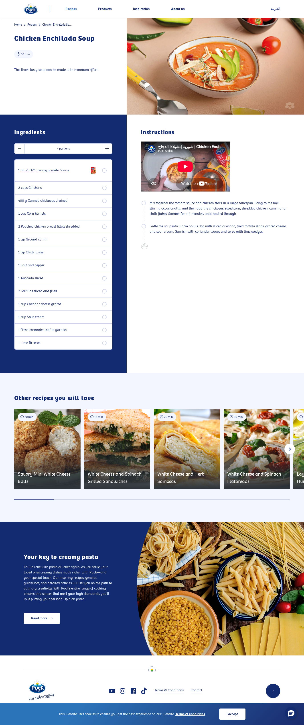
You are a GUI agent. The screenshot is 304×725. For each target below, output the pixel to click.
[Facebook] (133, 690)
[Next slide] (289, 449)
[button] (291, 713)
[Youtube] (112, 690)
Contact (196, 690)
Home (18, 25)
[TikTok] (144, 690)
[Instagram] (122, 690)
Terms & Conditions (190, 714)
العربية (275, 9)
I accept (232, 714)
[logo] (31, 9)
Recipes (32, 25)
